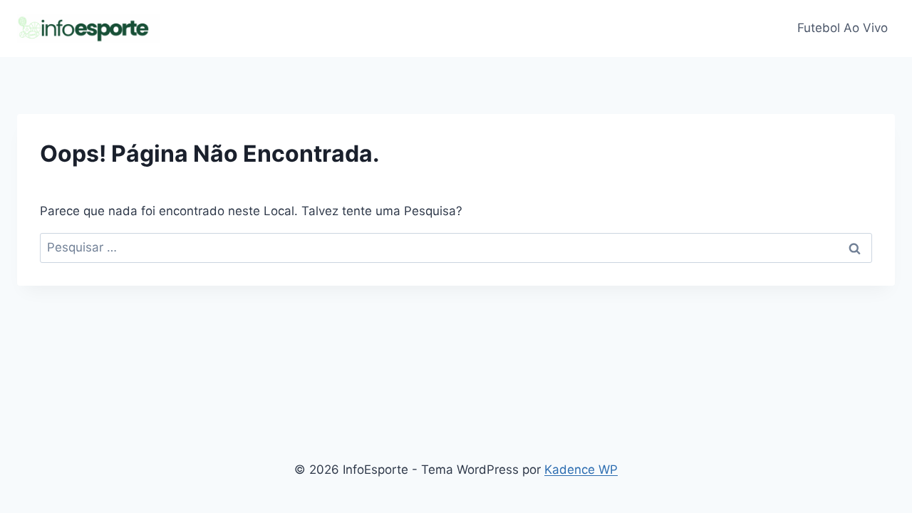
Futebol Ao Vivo (842, 28)
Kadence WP (581, 469)
